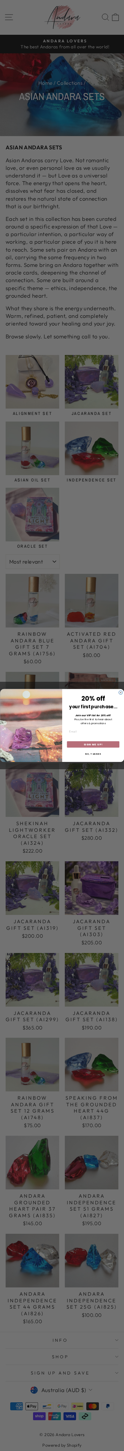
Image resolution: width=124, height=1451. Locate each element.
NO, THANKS (93, 754)
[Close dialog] (121, 693)
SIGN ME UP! (93, 744)
